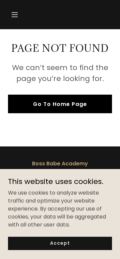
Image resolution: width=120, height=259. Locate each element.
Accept (60, 243)
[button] (20, 14)
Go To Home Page (60, 104)
